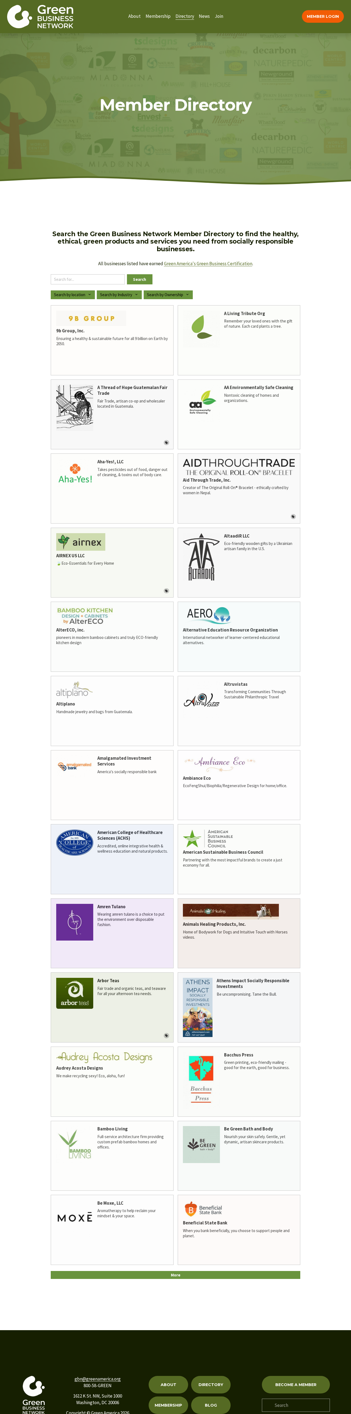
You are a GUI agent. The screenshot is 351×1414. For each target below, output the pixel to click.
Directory (185, 16)
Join (219, 16)
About (134, 16)
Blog (211, 1405)
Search (139, 279)
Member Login (323, 16)
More (175, 1275)
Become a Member (295, 1384)
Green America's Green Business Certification (208, 264)
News (204, 16)
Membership (158, 16)
